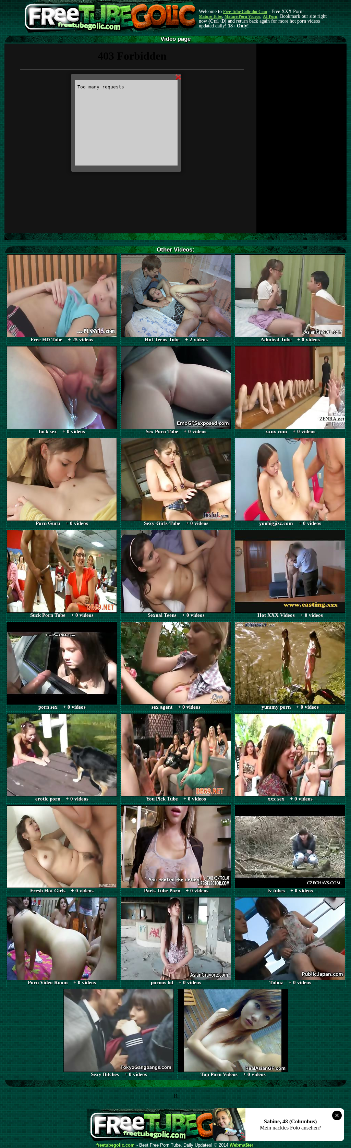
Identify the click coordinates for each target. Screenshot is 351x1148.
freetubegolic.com (115, 1145)
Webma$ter (241, 1145)
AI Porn (270, 16)
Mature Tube (210, 16)
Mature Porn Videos (242, 16)
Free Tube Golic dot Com (245, 11)
